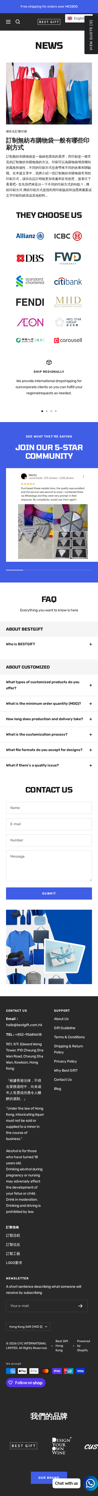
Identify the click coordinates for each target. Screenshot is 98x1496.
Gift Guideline (64, 1028)
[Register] (80, 1306)
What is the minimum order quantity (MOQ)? (43, 703)
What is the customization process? (36, 734)
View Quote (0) (91, 34)
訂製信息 (13, 1244)
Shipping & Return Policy (68, 1049)
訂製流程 (13, 1235)
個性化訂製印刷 (16, 131)
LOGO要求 (14, 1263)
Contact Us (63, 1079)
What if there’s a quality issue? (32, 765)
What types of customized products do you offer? (42, 685)
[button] (79, 18)
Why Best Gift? (65, 1070)
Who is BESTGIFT (20, 644)
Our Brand (49, 1478)
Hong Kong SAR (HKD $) (25, 1326)
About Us (61, 1019)
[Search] (18, 21)
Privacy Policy (65, 1061)
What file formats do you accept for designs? (44, 750)
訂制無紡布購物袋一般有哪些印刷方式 (47, 143)
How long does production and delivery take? (44, 719)
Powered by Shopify (83, 1345)
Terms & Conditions (69, 1037)
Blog (57, 1089)
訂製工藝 (13, 1254)
